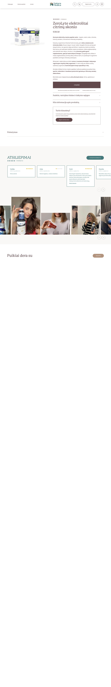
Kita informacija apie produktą (66, 102)
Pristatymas (12, 132)
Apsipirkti (98, 255)
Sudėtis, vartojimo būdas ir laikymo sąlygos (71, 95)
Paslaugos (10, 4)
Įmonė (31, 4)
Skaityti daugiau (72, 183)
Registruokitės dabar (64, 120)
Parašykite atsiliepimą (95, 158)
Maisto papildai (21, 4)
